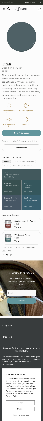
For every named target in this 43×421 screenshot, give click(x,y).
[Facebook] (3, 255)
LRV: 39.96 (6, 250)
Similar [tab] (6, 161)
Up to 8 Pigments (26, 111)
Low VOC (26, 125)
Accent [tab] (6, 165)
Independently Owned (9, 112)
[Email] (11, 255)
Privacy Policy (12, 396)
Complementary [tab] (28, 161)
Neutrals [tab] (16, 165)
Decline (20, 409)
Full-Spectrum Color (9, 126)
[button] (3, 9)
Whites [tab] (27, 165)
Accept (20, 402)
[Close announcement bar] (40, 2)
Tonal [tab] (15, 161)
